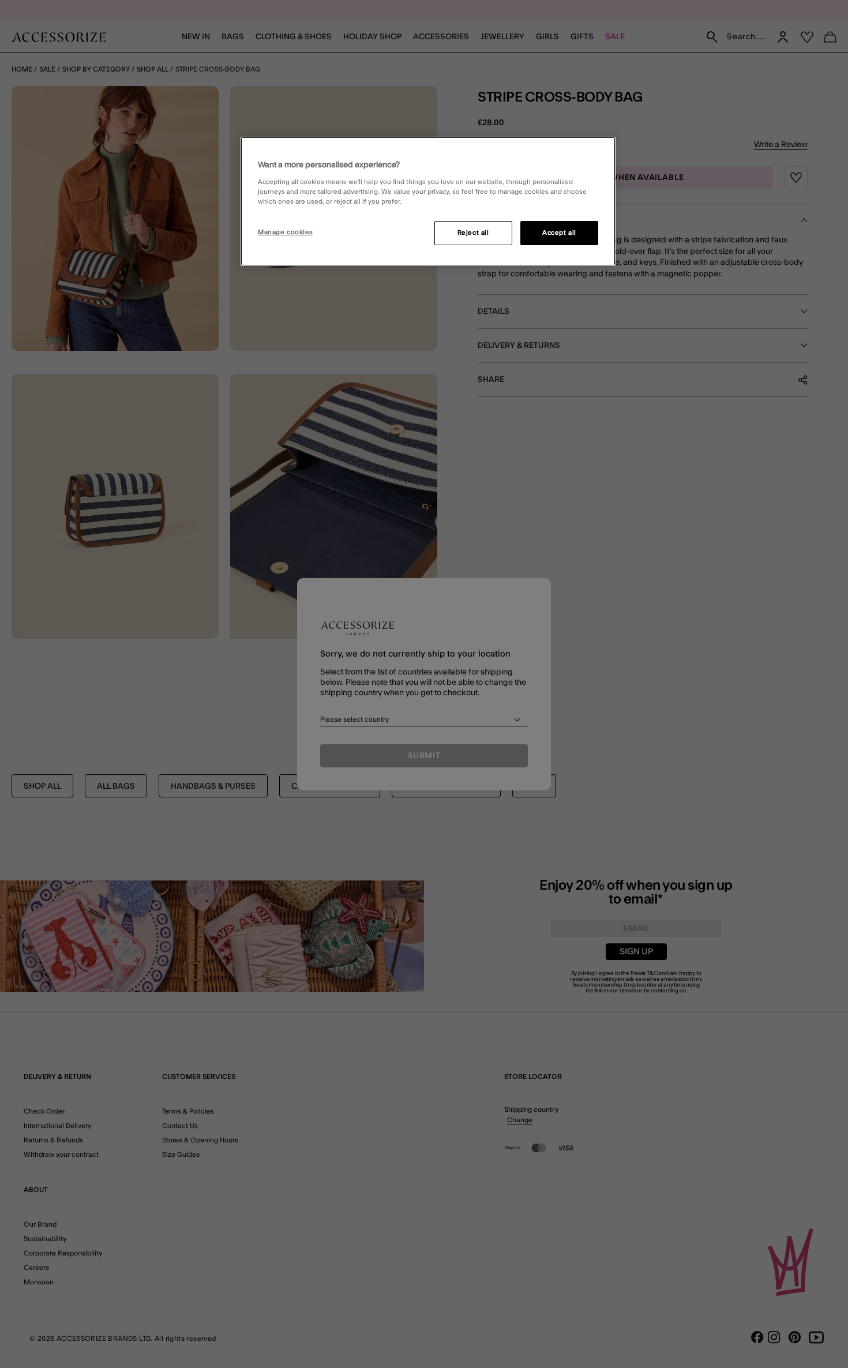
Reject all (473, 233)
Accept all (559, 233)
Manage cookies (285, 232)
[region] (428, 201)
